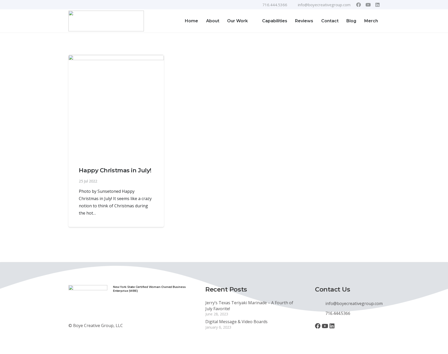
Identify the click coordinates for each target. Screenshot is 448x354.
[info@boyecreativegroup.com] (320, 303)
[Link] (106, 21)
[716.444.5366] (320, 313)
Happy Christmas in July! (115, 170)
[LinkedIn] (377, 4)
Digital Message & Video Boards (236, 321)
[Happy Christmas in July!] (116, 106)
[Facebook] (358, 4)
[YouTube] (368, 4)
